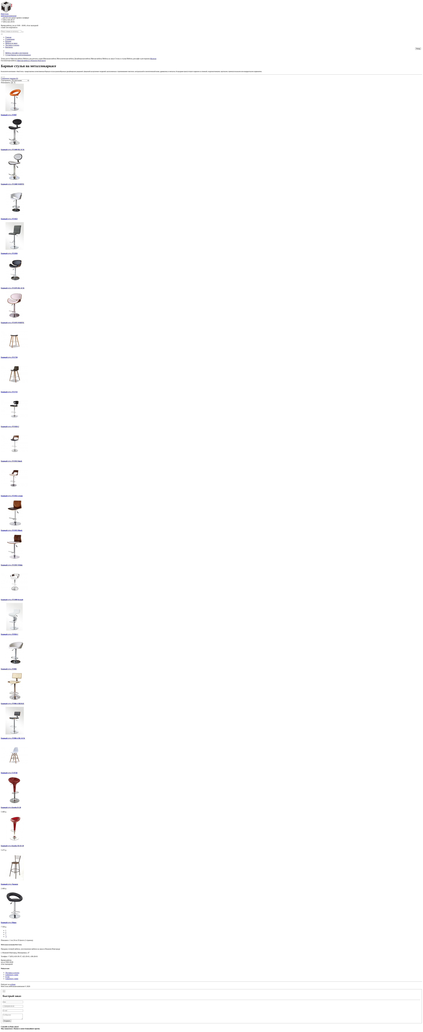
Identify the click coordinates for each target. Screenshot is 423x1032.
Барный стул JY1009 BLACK (12, 149)
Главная (8, 37)
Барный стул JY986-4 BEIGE (12, 703)
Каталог (8, 41)
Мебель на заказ (11, 43)
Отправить (7, 1021)
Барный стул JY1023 (9, 219)
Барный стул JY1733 (9, 392)
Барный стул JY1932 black (11, 461)
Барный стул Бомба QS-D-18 (12, 846)
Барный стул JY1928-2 (10, 426)
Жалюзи (153, 59)
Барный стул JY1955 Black (11, 530)
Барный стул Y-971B (9, 773)
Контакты (9, 47)
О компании (10, 39)
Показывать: (5, 82)
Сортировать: (6, 80)
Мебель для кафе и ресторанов (16, 53)
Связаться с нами (11, 975)
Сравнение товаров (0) (9, 78)
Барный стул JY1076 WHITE (12, 323)
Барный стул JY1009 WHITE (12, 184)
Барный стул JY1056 (9, 253)
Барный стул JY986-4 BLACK (13, 738)
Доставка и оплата (12, 45)
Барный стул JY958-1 (9, 634)
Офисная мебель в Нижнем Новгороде (31, 61)
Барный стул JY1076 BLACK (12, 288)
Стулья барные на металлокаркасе (18, 55)
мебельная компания (8, 15)
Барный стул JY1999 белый (12, 600)
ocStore (12, 984)
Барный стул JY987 (9, 115)
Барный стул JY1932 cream (12, 496)
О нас (7, 977)
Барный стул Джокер (9, 884)
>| (6, 936)
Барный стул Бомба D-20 (11, 807)
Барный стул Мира (8, 922)
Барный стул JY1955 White (11, 565)
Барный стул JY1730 (9, 357)
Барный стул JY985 (9, 669)
